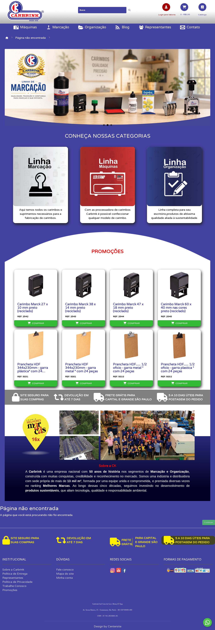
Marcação (60, 27)
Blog (125, 27)
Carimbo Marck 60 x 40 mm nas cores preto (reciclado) (176, 308)
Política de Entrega (14, 573)
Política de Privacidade (17, 582)
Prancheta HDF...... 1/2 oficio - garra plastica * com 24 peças (178, 368)
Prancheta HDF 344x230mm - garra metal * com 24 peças (81, 368)
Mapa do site (65, 573)
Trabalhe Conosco (14, 586)
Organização (95, 27)
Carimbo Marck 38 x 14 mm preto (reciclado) (80, 308)
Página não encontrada (30, 37)
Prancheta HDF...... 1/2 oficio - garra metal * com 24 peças (130, 368)
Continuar (208, 522)
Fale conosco (65, 569)
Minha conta (64, 577)
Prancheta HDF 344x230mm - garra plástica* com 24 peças (32, 368)
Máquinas (28, 27)
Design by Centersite (107, 626)
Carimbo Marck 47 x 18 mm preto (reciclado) (128, 308)
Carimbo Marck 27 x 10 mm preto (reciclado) (32, 308)
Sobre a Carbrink (13, 569)
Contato (193, 27)
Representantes (158, 27)
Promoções (9, 590)
